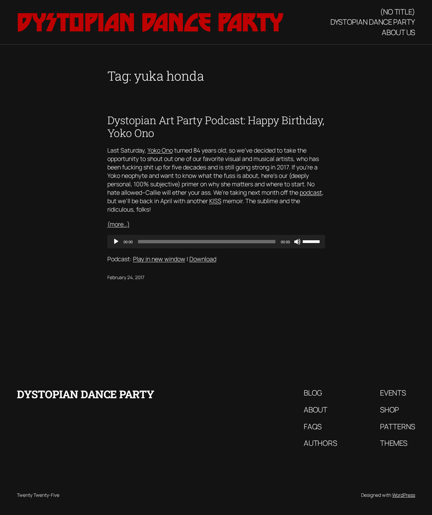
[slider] (312, 241)
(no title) (397, 12)
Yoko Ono (160, 150)
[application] (216, 241)
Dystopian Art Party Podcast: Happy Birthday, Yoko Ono (215, 126)
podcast (311, 192)
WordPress (403, 495)
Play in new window (159, 259)
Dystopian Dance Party (150, 22)
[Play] (116, 241)
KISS (215, 201)
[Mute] (297, 241)
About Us (398, 32)
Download (202, 259)
